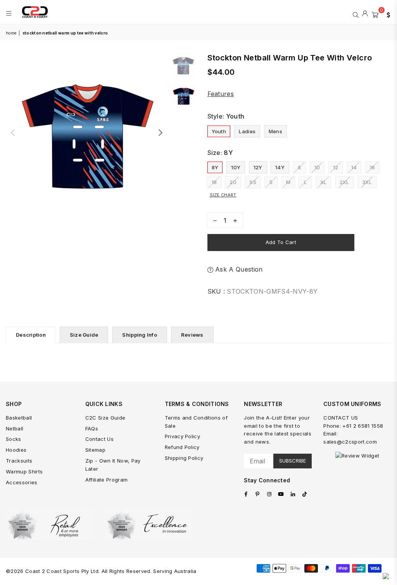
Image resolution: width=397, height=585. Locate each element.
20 (233, 182)
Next (160, 132)
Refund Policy (182, 447)
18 (214, 182)
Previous (12, 132)
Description (31, 335)
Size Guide (84, 335)
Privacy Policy (182, 436)
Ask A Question (238, 269)
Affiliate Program (106, 480)
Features (220, 94)
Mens (275, 131)
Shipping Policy (184, 458)
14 (354, 167)
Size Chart (223, 195)
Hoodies (16, 450)
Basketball (19, 418)
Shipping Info (139, 335)
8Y (215, 167)
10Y (235, 167)
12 (335, 167)
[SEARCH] (355, 14)
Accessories (22, 482)
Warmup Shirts (24, 471)
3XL (367, 182)
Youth (219, 131)
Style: (226, 116)
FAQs (91, 428)
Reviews (192, 335)
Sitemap (95, 450)
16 (372, 167)
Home (11, 33)
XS (252, 182)
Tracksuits (19, 461)
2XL (344, 182)
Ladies (247, 131)
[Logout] (365, 14)
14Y (280, 167)
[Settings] (386, 14)
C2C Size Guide (105, 418)
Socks (13, 439)
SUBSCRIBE (292, 461)
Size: (220, 153)
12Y (258, 167)
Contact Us (99, 439)
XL (323, 182)
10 (317, 167)
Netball (14, 428)
